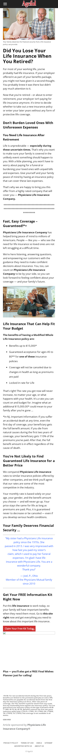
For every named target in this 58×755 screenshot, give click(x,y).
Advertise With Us (23, 746)
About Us (39, 746)
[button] (5, 4)
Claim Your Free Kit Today (19, 628)
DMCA (39, 743)
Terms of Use (27, 743)
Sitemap (48, 743)
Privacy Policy (10, 743)
